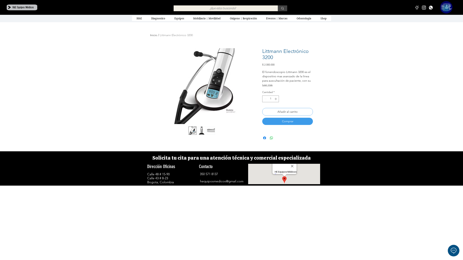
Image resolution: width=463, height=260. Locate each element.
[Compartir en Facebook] (264, 138)
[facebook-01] (417, 8)
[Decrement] (265, 99)
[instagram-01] (424, 8)
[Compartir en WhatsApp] (271, 138)
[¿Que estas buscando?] (282, 8)
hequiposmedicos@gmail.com (221, 181)
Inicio (153, 35)
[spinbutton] (270, 99)
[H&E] (431, 8)
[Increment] (276, 99)
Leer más (267, 84)
